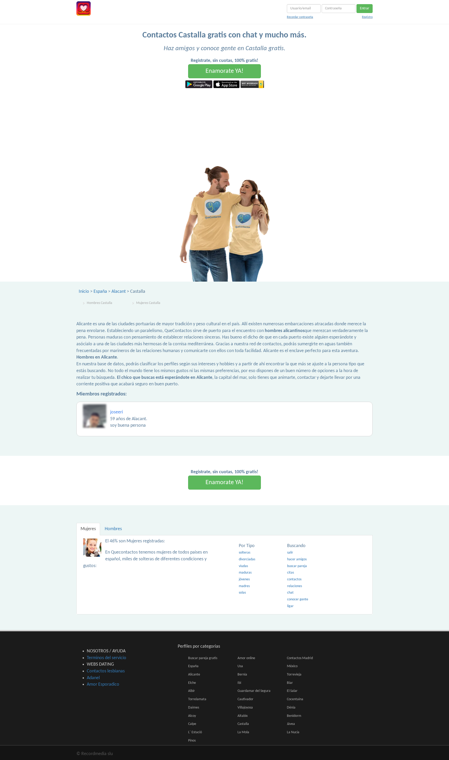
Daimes (193, 708)
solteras (244, 553)
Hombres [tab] (113, 529)
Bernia (242, 675)
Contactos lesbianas (106, 671)
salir (290, 553)
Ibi (239, 683)
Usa (240, 666)
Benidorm (294, 716)
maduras (245, 573)
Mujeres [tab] (88, 529)
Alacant (118, 291)
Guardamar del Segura (253, 691)
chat (290, 593)
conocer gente (297, 599)
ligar (290, 606)
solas (242, 593)
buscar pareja (297, 566)
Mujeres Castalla (148, 303)
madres (244, 586)
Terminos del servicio (106, 657)
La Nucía (293, 732)
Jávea (291, 724)
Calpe (192, 724)
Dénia (291, 708)
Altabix (242, 716)
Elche (192, 683)
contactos (294, 579)
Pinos (192, 741)
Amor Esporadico (103, 684)
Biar (290, 683)
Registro (367, 17)
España (100, 291)
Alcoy (192, 716)
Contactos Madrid (300, 658)
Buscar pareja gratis (202, 658)
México (292, 666)
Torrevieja (294, 675)
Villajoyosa (245, 708)
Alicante (194, 675)
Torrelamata (197, 699)
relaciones (294, 586)
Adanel (93, 677)
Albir (191, 691)
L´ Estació (195, 732)
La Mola (243, 732)
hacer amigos (297, 559)
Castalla (243, 724)
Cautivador (245, 699)
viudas (243, 566)
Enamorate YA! (224, 71)
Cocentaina (295, 699)
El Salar (292, 691)
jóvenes (244, 579)
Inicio (84, 291)
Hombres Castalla (99, 303)
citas (290, 573)
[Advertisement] (224, 127)
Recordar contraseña (300, 17)
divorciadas (247, 559)
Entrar (364, 8)
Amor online (246, 658)
